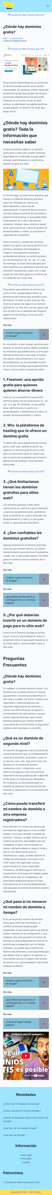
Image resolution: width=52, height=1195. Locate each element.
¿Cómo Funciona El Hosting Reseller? (22, 1111)
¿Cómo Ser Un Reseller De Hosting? (21, 1104)
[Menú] (48, 6)
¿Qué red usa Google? (14, 1135)
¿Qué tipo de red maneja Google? (20, 1128)
